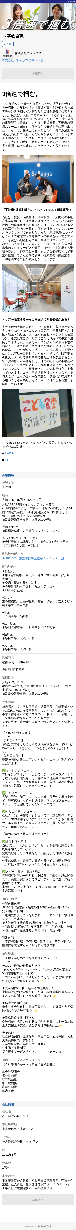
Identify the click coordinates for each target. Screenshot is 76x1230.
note (7, 460)
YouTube (10, 453)
